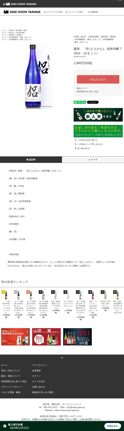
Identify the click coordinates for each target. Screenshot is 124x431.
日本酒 (11, 30)
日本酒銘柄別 (13, 37)
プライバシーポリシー (11, 387)
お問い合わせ (38, 387)
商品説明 (31, 159)
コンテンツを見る (76, 12)
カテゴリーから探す (55, 12)
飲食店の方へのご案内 (42, 392)
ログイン (36, 376)
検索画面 (94, 12)
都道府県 (12, 35)
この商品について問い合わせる (90, 144)
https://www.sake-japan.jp (67, 410)
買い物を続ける (83, 148)
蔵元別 (11, 32)
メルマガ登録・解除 (10, 392)
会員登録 (36, 370)
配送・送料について (10, 376)
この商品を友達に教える (87, 140)
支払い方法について (10, 370)
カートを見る (38, 381)
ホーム (4, 30)
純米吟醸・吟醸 (21, 30)
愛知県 (19, 35)
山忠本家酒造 (20, 32)
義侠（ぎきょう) (25, 37)
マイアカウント (39, 365)
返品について (82, 88)
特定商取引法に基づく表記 (87, 91)
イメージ (93, 159)
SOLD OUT (98, 79)
